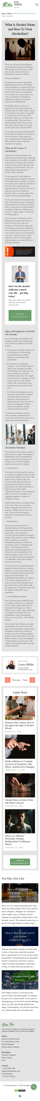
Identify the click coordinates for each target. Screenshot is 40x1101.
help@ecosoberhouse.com (11, 1071)
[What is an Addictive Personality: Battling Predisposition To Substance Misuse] (20, 821)
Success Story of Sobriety (11, 1047)
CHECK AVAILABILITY (20, 315)
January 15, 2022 (20, 984)
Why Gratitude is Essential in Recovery (20, 978)
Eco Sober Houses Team (10, 1042)
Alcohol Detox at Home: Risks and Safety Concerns (19, 801)
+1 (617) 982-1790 (8, 1068)
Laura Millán (26, 664)
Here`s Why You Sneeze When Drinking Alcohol (20, 891)
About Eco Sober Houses (11, 1039)
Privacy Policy (7, 1058)
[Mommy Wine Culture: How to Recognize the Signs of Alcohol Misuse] (20, 708)
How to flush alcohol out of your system (20, 935)
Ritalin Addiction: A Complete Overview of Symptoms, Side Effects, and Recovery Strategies (19, 764)
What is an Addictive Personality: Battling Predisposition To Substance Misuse (17, 840)
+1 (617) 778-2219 (8, 1076)
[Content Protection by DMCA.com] (20, 1090)
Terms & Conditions (9, 1055)
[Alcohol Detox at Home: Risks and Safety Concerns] (20, 785)
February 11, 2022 (20, 897)
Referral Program (8, 1044)
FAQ (3, 1060)
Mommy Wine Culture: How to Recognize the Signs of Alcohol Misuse (19, 725)
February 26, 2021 (20, 940)
